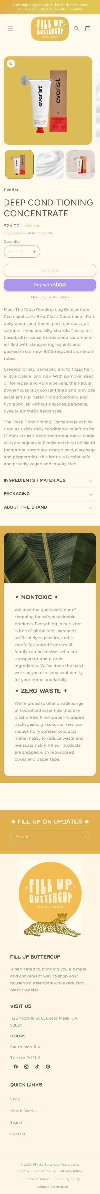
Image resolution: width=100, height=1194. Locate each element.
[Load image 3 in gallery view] (80, 164)
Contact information (52, 1187)
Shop (15, 1099)
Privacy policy (72, 1171)
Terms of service (38, 1179)
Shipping (10, 233)
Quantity (11, 241)
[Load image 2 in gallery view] (50, 164)
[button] (10, 28)
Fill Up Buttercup (46, 1164)
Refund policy (45, 1171)
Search (17, 1122)
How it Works (23, 1110)
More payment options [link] (50, 297)
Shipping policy (68, 1179)
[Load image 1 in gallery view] (19, 164)
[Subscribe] (83, 837)
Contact (18, 1134)
